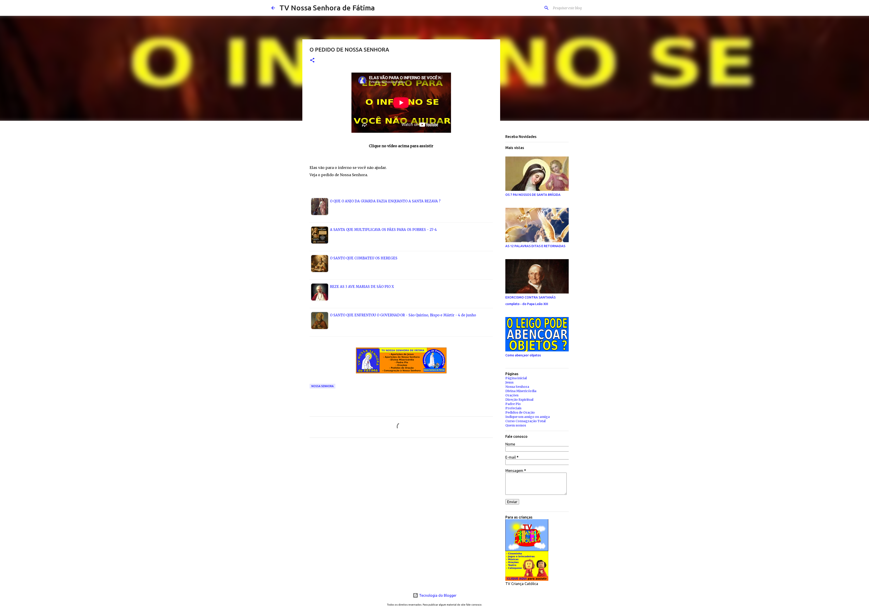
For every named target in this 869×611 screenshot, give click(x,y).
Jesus (509, 382)
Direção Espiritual (519, 400)
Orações (511, 395)
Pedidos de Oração (520, 412)
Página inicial (516, 378)
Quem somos (515, 425)
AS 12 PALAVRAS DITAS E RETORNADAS (535, 246)
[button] (312, 60)
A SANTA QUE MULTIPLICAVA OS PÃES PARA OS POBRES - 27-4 (383, 229)
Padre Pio (513, 404)
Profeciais (513, 408)
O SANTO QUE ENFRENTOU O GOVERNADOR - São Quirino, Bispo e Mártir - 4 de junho (403, 315)
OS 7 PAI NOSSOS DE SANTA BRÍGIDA (533, 195)
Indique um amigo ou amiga (527, 417)
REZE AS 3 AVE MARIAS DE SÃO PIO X (362, 286)
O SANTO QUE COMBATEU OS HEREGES (363, 258)
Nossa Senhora (322, 386)
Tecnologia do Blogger (437, 595)
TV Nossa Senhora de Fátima (327, 8)
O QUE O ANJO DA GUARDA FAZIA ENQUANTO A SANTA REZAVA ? (385, 201)
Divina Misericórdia (520, 391)
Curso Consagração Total (525, 421)
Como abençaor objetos (523, 355)
